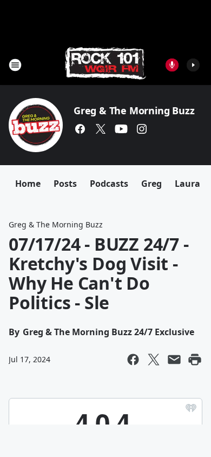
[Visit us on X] (100, 128)
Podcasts (109, 184)
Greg (151, 184)
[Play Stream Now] (193, 64)
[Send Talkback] (172, 64)
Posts (65, 184)
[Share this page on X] (153, 359)
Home (28, 184)
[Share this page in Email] (174, 359)
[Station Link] (105, 64)
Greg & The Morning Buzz (134, 110)
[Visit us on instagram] (141, 128)
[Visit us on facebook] (80, 128)
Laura (187, 184)
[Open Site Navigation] (15, 64)
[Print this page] (194, 359)
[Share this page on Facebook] (133, 359)
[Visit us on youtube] (121, 128)
